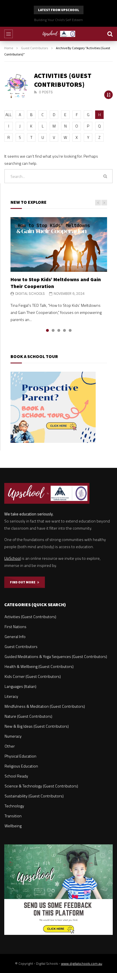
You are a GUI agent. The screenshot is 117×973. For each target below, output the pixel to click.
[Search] (110, 34)
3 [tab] (58, 330)
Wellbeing (13, 826)
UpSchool (12, 558)
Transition (13, 816)
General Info (15, 636)
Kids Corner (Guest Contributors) (33, 676)
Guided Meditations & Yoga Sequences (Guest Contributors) (56, 656)
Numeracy (13, 736)
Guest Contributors (34, 48)
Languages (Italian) (20, 686)
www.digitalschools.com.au (81, 963)
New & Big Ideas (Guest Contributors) (37, 726)
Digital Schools (30, 293)
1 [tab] (47, 330)
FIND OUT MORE (23, 582)
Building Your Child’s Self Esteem (58, 19)
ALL (8, 115)
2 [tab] (53, 330)
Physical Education (20, 756)
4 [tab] (64, 330)
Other (10, 746)
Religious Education (21, 766)
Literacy (11, 696)
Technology (14, 806)
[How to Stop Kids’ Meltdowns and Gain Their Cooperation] (59, 244)
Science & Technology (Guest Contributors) (41, 786)
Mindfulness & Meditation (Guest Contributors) (45, 706)
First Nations (15, 627)
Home (8, 48)
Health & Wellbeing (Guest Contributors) (39, 666)
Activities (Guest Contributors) (30, 617)
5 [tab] (70, 330)
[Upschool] (58, 34)
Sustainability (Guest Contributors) (34, 796)
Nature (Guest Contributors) (28, 716)
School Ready (16, 776)
